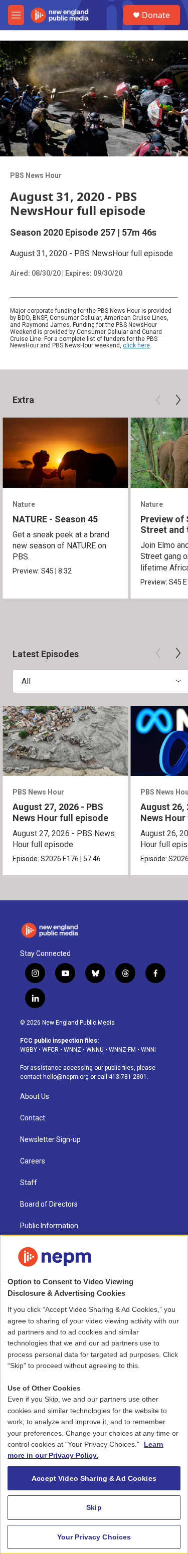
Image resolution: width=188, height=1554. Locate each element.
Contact (32, 1118)
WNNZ (72, 1049)
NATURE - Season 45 (55, 519)
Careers (32, 1161)
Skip (94, 1507)
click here (136, 345)
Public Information (49, 1226)
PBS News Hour (36, 175)
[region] (94, 1394)
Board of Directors (49, 1204)
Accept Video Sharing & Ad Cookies (94, 1478)
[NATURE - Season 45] (65, 453)
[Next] (178, 400)
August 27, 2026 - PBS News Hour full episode (60, 812)
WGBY (28, 1049)
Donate (156, 15)
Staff (28, 1183)
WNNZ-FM (122, 1049)
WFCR (50, 1049)
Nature (24, 504)
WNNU (95, 1049)
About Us (34, 1096)
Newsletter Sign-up (50, 1139)
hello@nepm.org (66, 1076)
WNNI (148, 1049)
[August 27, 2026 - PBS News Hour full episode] (65, 741)
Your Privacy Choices (94, 1537)
